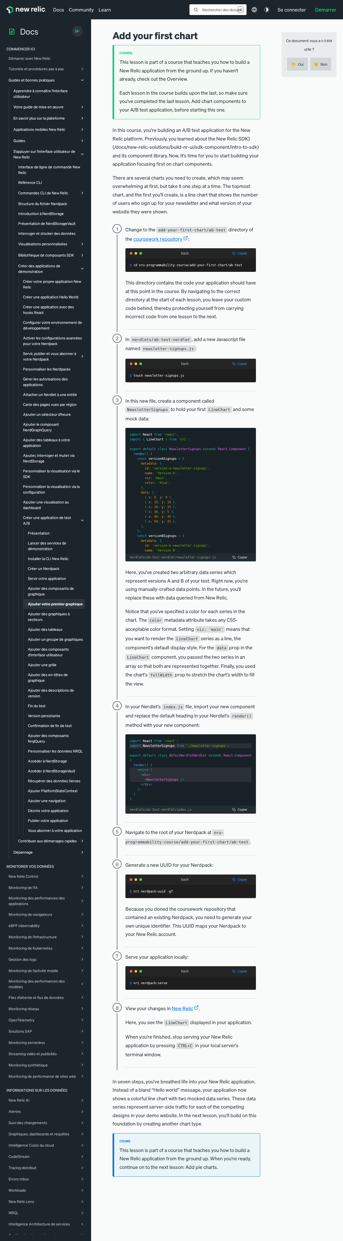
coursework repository (157, 239)
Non (320, 64)
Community (81, 9)
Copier (242, 253)
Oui (297, 64)
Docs (58, 9)
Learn (105, 9)
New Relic (182, 1008)
